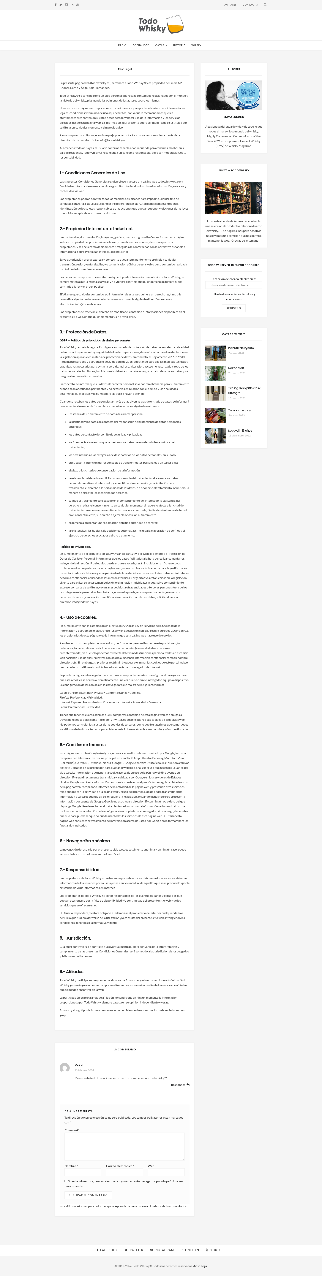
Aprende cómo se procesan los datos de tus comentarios (151, 1206)
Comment (72, 1130)
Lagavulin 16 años (240, 430)
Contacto (250, 5)
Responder (178, 1084)
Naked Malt (236, 368)
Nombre (71, 1166)
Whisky (196, 45)
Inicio (122, 45)
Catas (159, 45)
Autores (230, 5)
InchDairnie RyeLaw (241, 348)
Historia (179, 45)
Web (151, 1166)
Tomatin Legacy (239, 410)
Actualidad (140, 45)
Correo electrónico (120, 1166)
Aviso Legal (200, 1266)
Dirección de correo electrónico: (233, 279)
